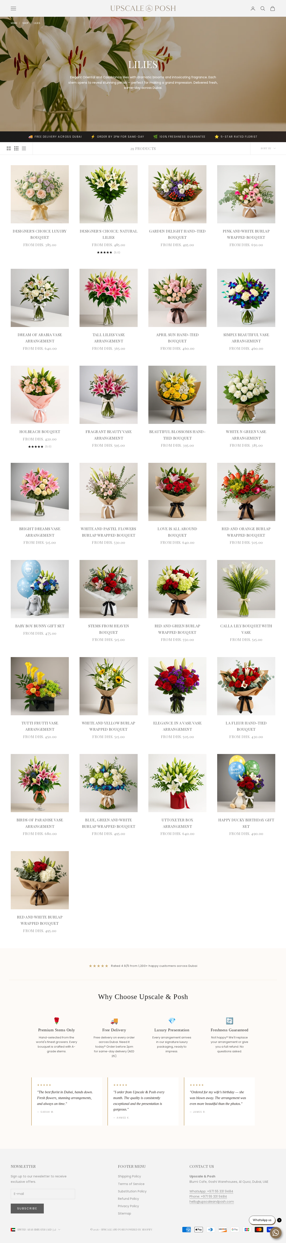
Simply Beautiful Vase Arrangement (246, 338)
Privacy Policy (128, 1206)
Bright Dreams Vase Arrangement (39, 532)
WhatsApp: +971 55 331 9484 (211, 1191)
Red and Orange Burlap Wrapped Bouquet (246, 532)
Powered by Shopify (139, 1229)
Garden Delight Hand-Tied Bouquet (177, 234)
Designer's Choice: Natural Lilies (108, 234)
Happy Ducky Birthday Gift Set (246, 823)
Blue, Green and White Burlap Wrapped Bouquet (108, 823)
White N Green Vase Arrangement (246, 434)
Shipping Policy (129, 1176)
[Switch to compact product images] (24, 148)
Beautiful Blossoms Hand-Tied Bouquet (177, 434)
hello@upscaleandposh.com (211, 1201)
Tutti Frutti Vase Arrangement (39, 726)
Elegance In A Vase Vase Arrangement (177, 726)
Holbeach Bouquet (39, 431)
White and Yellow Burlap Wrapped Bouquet (108, 726)
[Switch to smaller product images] (16, 148)
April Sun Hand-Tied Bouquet (177, 338)
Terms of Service (131, 1184)
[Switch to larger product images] (9, 148)
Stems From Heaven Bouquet (108, 629)
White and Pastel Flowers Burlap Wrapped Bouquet (108, 532)
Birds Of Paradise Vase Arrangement (40, 823)
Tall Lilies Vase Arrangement (109, 338)
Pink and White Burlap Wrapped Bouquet (246, 234)
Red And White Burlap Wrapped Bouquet (40, 920)
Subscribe (27, 1208)
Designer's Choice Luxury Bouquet (40, 234)
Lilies (37, 23)
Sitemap (124, 1213)
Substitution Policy (132, 1191)
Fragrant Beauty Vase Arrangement (109, 434)
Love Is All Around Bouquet (177, 532)
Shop (25, 23)
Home (14, 23)
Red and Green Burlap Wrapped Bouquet (177, 629)
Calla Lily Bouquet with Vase (246, 629)
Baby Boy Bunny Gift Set (39, 625)
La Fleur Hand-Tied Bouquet (246, 726)
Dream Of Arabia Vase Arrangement (40, 338)
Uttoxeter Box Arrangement (177, 823)
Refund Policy (128, 1198)
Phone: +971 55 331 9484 (208, 1196)
